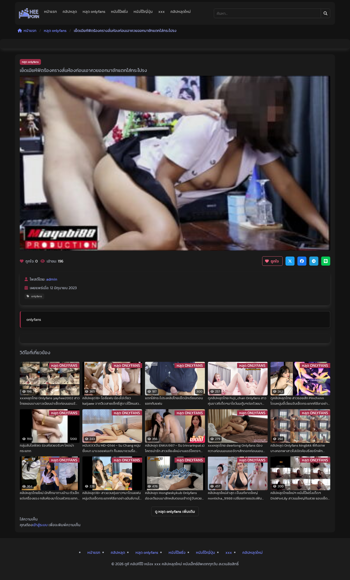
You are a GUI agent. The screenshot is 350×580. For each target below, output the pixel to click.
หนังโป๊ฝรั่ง (119, 11)
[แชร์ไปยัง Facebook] (301, 261)
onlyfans (36, 296)
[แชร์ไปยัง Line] (325, 261)
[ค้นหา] (325, 13)
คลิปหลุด (70, 11)
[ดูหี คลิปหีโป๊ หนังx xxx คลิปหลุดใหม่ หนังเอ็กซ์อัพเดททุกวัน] (29, 13)
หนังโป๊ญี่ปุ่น (143, 11)
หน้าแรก (50, 11)
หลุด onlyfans (94, 11)
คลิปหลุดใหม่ (180, 11)
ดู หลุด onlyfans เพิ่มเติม (175, 511)
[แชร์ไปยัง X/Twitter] (290, 261)
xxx (161, 11)
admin (51, 279)
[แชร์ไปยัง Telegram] (313, 261)
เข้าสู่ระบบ (40, 525)
